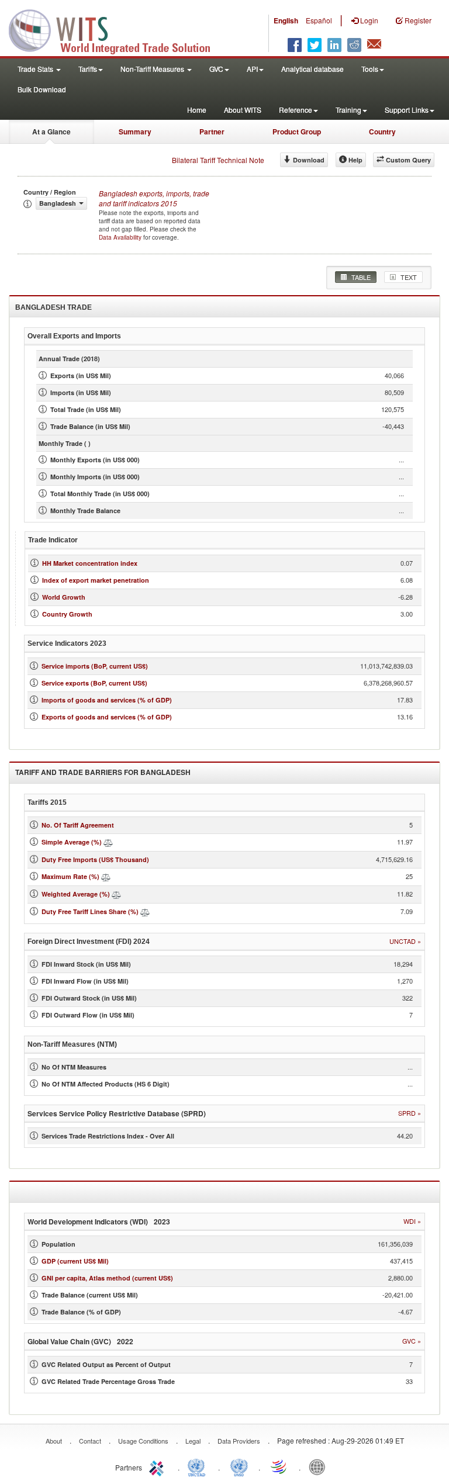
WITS (117, 29)
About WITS (242, 110)
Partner (211, 131)
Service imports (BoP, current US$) (95, 666)
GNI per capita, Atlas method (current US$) (107, 1278)
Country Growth (67, 614)
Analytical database (312, 69)
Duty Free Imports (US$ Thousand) (95, 859)
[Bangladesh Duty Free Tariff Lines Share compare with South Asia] (145, 911)
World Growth (63, 597)
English (286, 20)
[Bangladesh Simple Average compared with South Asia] (108, 842)
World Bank (319, 1466)
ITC (158, 1466)
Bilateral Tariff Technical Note (218, 160)
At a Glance (51, 131)
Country (382, 131)
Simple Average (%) (72, 842)
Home (196, 110)
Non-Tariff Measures (153, 69)
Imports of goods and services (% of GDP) (107, 699)
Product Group (296, 131)
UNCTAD (198, 1466)
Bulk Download (42, 89)
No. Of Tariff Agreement (78, 825)
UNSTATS (239, 1466)
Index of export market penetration (95, 580)
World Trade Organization (279, 1466)
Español (319, 20)
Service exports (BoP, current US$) (94, 683)
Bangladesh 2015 (154, 198)
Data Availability (121, 237)
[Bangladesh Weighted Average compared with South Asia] (116, 894)
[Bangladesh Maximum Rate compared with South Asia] (105, 876)
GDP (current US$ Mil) (75, 1261)
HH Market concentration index (89, 563)
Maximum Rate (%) (70, 876)
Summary (135, 131)
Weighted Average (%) (76, 894)
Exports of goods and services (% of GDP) (107, 716)
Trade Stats (36, 69)
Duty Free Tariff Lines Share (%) (90, 911)
